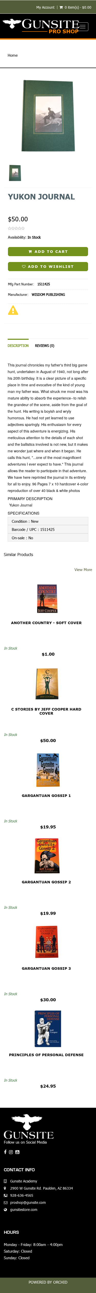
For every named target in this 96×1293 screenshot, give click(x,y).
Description (18, 346)
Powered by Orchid (48, 1282)
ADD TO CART (50, 251)
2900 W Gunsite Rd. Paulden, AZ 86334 (41, 1188)
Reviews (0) (44, 346)
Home (13, 55)
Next (89, 136)
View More (83, 569)
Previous (8, 136)
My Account (45, 7)
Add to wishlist (50, 266)
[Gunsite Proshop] (48, 26)
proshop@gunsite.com (28, 1202)
